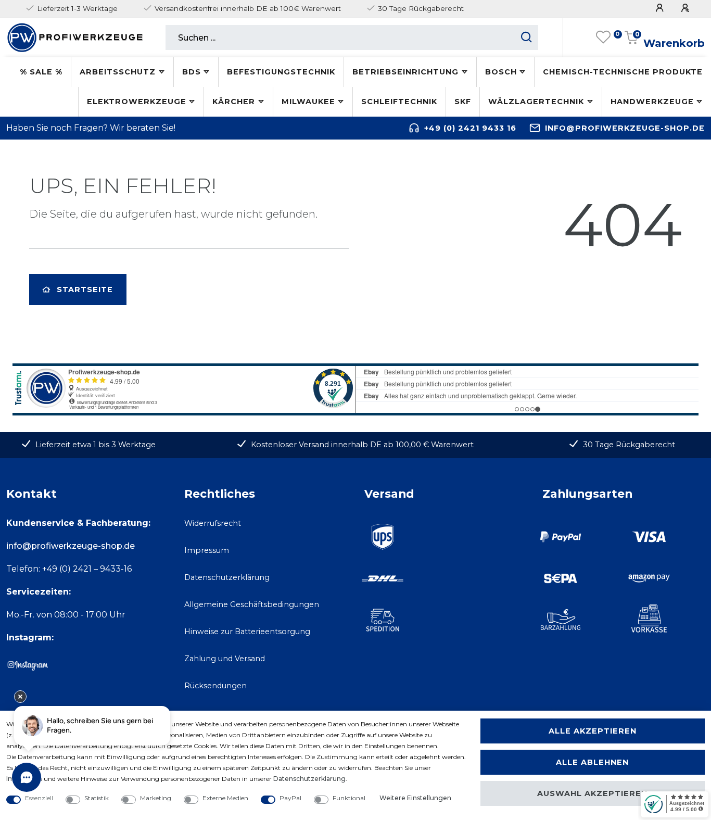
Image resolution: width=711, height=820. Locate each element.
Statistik (96, 798)
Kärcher (233, 101)
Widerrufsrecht (212, 523)
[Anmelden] (661, 8)
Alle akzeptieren (593, 731)
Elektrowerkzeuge (136, 101)
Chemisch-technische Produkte (623, 72)
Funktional (349, 798)
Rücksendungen (215, 685)
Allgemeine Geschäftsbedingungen (251, 604)
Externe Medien (225, 798)
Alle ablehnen (592, 762)
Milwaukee (308, 101)
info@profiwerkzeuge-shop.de (625, 128)
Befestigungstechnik (281, 72)
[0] (603, 37)
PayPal (290, 798)
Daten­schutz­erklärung (309, 779)
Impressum (206, 550)
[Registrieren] (687, 8)
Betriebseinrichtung (405, 72)
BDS (191, 72)
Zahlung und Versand (224, 658)
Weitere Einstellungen (415, 798)
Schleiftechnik (399, 101)
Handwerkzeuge (652, 101)
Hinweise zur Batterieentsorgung (247, 631)
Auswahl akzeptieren (592, 793)
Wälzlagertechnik (536, 101)
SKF (462, 101)
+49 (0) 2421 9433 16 (470, 128)
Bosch (501, 72)
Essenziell (39, 798)
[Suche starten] (526, 37)
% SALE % (41, 72)
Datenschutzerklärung (227, 577)
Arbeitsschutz (118, 72)
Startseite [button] (85, 289)
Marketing (155, 798)
